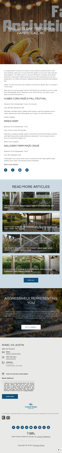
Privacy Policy (28, 390)
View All (31, 280)
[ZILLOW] (48, 427)
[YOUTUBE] (31, 427)
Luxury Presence (43, 437)
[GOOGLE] (39, 427)
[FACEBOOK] (13, 427)
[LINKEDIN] (22, 427)
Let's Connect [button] (31, 327)
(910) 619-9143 (11, 358)
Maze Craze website (11, 164)
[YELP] (44, 427)
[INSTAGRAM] (18, 427)
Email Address (8, 378)
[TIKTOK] (26, 427)
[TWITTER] (35, 427)
